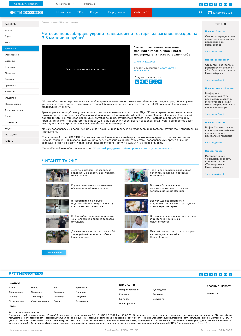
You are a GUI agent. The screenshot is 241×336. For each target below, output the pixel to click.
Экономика (11, 122)
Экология (10, 91)
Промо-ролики (127, 303)
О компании (63, 4)
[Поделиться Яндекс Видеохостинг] (160, 82)
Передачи (115, 12)
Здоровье (10, 60)
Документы (159, 298)
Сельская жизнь (14, 110)
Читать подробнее (213, 51)
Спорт (8, 116)
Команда (124, 294)
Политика (10, 73)
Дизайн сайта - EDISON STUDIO (121, 330)
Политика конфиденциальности (25, 330)
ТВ (79, 12)
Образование (12, 54)
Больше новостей (54, 252)
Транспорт (10, 85)
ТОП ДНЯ (220, 24)
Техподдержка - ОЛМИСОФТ (216, 330)
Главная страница (50, 22)
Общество (10, 97)
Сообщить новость (26, 4)
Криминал (10, 48)
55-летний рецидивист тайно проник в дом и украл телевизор (132, 148)
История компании (129, 289)
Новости (62, 12)
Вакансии (158, 294)
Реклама (89, 4)
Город (8, 36)
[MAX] (137, 82)
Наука (8, 128)
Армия (8, 30)
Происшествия (13, 104)
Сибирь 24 (142, 12)
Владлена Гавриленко (147, 68)
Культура (10, 67)
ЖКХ (7, 42)
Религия (9, 79)
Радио (94, 12)
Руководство (159, 289)
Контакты (124, 298)
